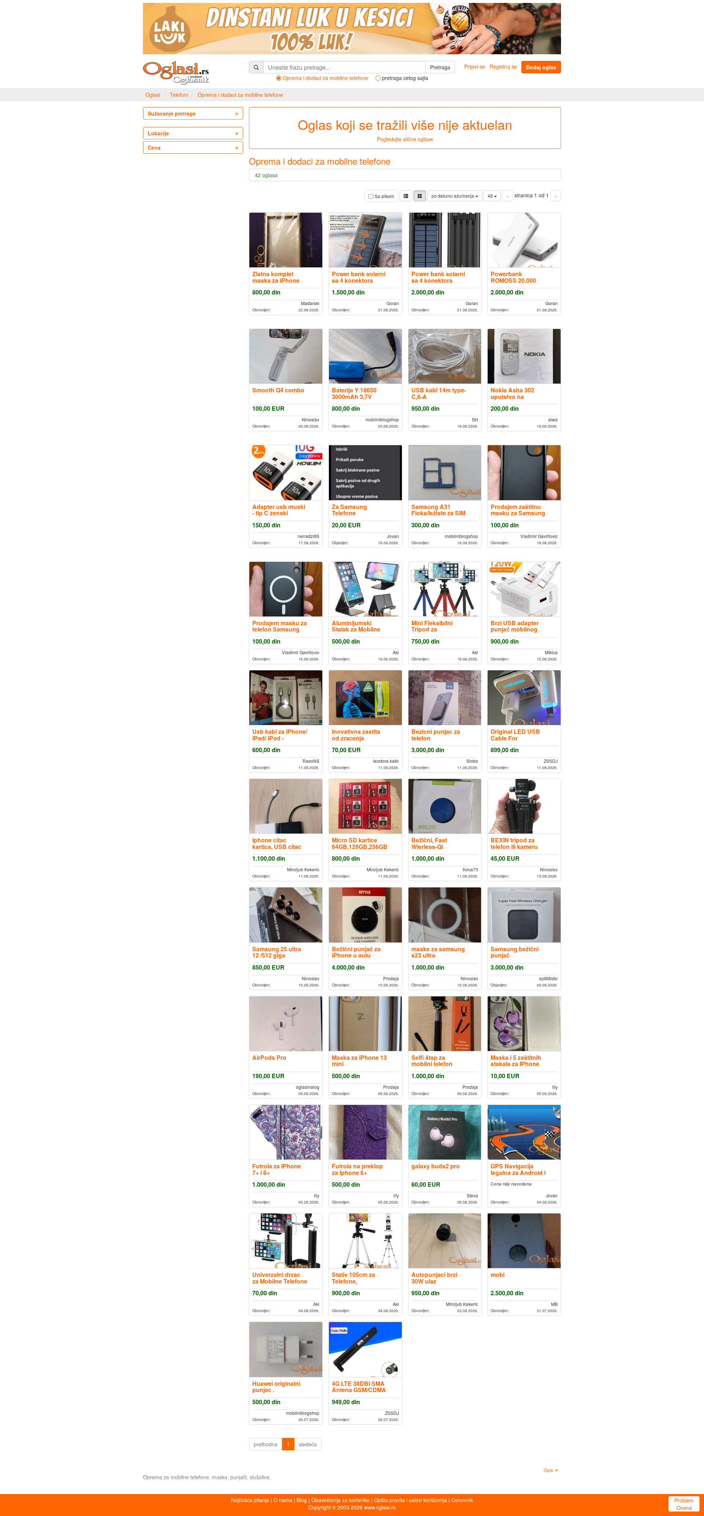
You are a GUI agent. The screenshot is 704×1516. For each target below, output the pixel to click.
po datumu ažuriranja (453, 196)
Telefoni (179, 94)
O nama (283, 1500)
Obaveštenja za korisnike (340, 1500)
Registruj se (503, 66)
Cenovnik (462, 1500)
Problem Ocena (684, 1504)
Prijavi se (474, 66)
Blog (302, 1500)
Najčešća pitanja (250, 1500)
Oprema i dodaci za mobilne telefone (240, 94)
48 (491, 196)
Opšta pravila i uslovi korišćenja (410, 1500)
